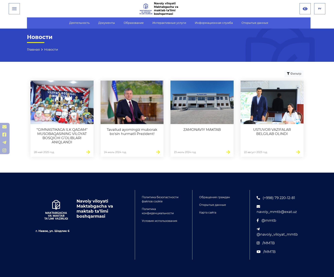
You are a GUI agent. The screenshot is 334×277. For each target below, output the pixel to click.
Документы (106, 23)
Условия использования (159, 221)
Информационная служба (214, 23)
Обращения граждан (214, 197)
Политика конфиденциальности (158, 211)
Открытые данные (254, 23)
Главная (33, 50)
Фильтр (295, 73)
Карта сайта (207, 212)
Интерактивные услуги (169, 23)
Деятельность (79, 23)
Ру (319, 8)
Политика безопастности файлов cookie (160, 199)
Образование (134, 23)
